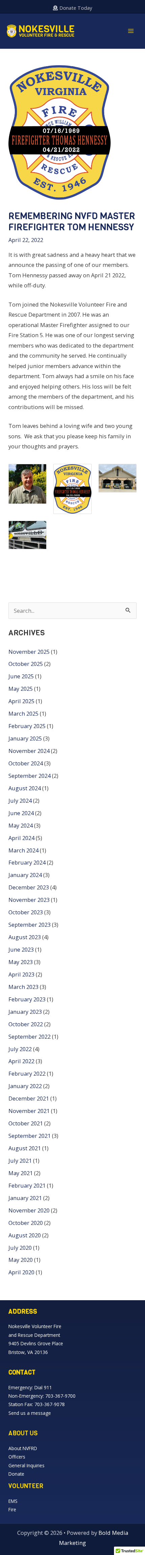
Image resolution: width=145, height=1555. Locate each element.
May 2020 (20, 1260)
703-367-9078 (49, 1404)
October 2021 (25, 1123)
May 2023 (20, 962)
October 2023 (25, 912)
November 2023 (29, 900)
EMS (13, 1501)
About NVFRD (22, 1448)
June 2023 (21, 949)
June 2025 (21, 676)
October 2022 (25, 1024)
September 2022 (29, 1036)
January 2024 (25, 875)
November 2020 (29, 1210)
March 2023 (23, 987)
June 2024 (21, 813)
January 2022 (25, 1086)
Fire (12, 1509)
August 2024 (24, 788)
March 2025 (23, 713)
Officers (16, 1456)
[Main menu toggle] (130, 31)
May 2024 (20, 825)
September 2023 (29, 924)
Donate (16, 1474)
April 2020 (21, 1272)
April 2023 (21, 974)
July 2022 (20, 1049)
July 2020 (20, 1247)
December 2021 (28, 1098)
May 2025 (20, 688)
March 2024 (23, 850)
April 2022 (21, 1061)
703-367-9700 (60, 1396)
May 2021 (20, 1173)
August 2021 (24, 1148)
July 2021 (20, 1160)
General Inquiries (26, 1465)
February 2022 (27, 1073)
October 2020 (25, 1223)
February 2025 (27, 726)
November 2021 (29, 1111)
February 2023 (27, 999)
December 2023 (28, 887)
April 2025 (21, 701)
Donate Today (75, 7)
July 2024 (20, 800)
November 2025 (29, 651)
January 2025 (25, 738)
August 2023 (24, 937)
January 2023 (25, 1011)
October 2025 (25, 664)
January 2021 (25, 1198)
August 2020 (24, 1235)
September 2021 (29, 1136)
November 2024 (29, 751)
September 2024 (29, 776)
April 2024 (21, 838)
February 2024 (27, 862)
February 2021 (27, 1185)
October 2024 (25, 763)
